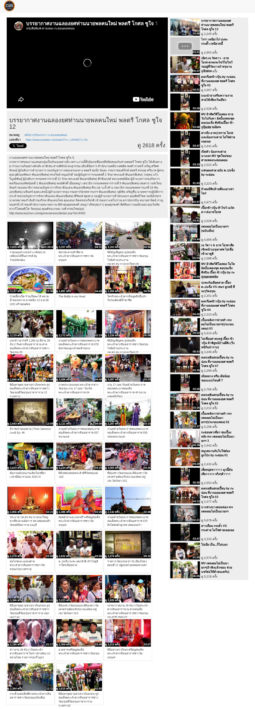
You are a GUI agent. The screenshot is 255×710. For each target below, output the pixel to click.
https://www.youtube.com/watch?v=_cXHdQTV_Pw (57, 139)
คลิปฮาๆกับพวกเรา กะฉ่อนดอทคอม (45, 134)
